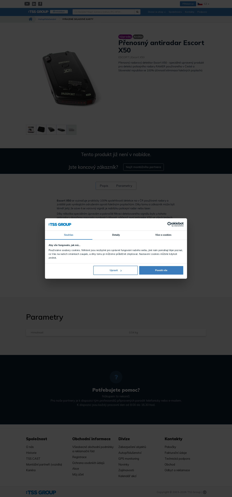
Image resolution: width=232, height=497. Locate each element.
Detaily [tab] (116, 234)
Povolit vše (161, 270)
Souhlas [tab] (68, 234)
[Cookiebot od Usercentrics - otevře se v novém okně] (170, 224)
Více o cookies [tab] (163, 234)
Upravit (114, 270)
